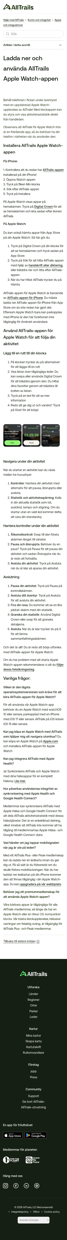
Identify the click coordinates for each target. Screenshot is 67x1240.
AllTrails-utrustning (33, 1107)
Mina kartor (33, 1035)
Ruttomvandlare (33, 1052)
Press (33, 1077)
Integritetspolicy (19, 1211)
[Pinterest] (36, 1186)
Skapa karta (33, 1041)
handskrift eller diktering (46, 265)
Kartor (33, 1029)
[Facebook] (16, 1186)
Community (33, 1089)
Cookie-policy (52, 1211)
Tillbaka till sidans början (19, 941)
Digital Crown (43, 206)
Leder (33, 1017)
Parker (33, 1011)
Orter (33, 1005)
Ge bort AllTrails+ (33, 1101)
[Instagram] (5, 1186)
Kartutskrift (33, 1047)
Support (33, 1096)
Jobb (33, 1071)
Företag (33, 1064)
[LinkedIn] (26, 1186)
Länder (33, 994)
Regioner (33, 1000)
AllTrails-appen (53, 170)
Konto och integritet (39, 20)
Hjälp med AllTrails (13, 20)
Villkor (36, 1211)
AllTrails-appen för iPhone (25, 298)
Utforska (33, 987)
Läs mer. (20, 781)
